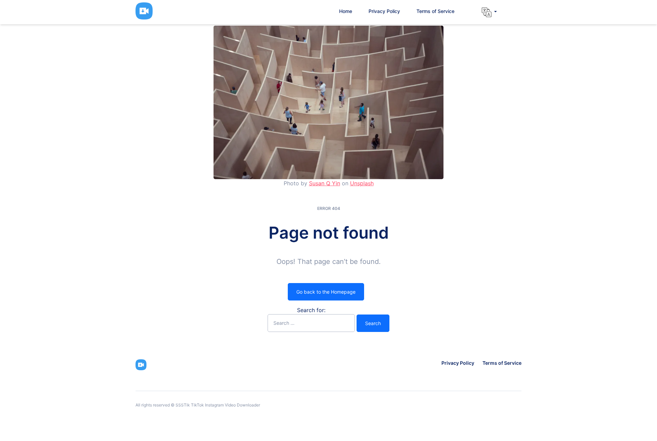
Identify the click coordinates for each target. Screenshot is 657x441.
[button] (489, 12)
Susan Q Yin (324, 183)
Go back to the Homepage (326, 292)
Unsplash (362, 183)
